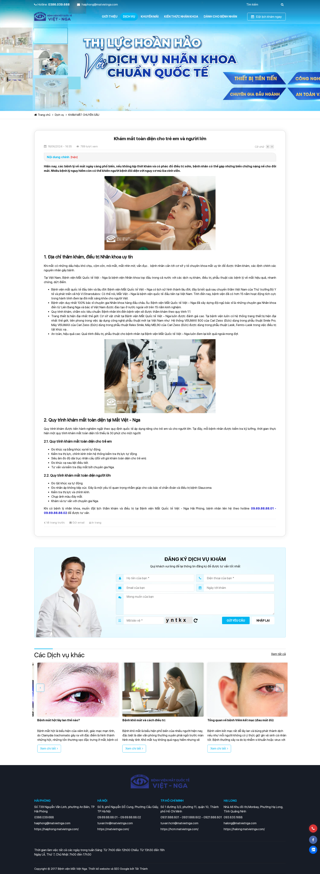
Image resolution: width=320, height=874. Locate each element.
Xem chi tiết (45, 748)
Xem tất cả (278, 654)
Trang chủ (44, 115)
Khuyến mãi (150, 16)
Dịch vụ (129, 16)
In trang (96, 522)
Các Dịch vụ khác (59, 655)
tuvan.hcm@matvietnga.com (179, 823)
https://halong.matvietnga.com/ (244, 829)
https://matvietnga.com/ (113, 829)
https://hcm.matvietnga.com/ (180, 829)
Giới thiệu (109, 16)
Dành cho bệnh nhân (220, 16)
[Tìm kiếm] (282, 4)
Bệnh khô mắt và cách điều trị (140, 720)
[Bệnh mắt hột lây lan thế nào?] (75, 690)
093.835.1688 (233, 817)
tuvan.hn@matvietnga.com (115, 823)
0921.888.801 (213, 817)
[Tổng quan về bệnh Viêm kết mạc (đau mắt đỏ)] (245, 690)
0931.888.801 (170, 817)
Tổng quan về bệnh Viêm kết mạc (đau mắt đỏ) (237, 720)
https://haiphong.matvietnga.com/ (56, 829)
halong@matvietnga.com (240, 823)
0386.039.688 (44, 817)
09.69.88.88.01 (107, 817)
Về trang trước (55, 522)
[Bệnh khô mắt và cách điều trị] (160, 690)
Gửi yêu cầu (236, 620)
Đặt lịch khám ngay (269, 16)
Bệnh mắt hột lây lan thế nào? (56, 720)
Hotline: (54, 4)
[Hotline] (313, 828)
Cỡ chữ (259, 147)
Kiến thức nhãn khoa (181, 16)
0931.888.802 (191, 817)
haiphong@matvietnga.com (52, 823)
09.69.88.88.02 (130, 817)
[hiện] (74, 157)
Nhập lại (263, 620)
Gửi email (78, 522)
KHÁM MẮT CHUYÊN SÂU (83, 115)
